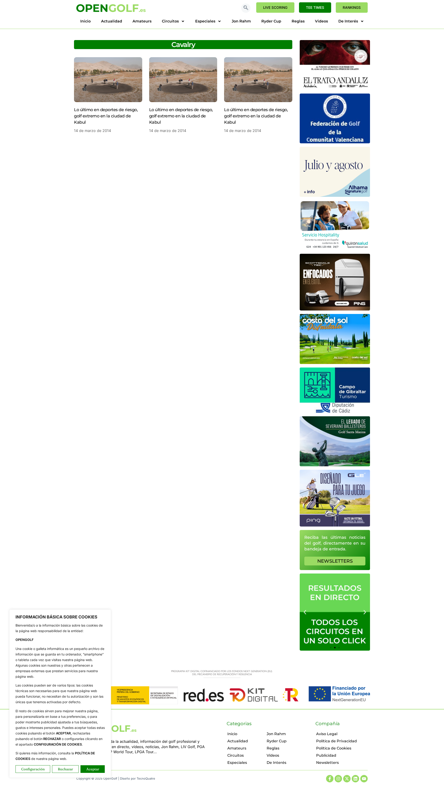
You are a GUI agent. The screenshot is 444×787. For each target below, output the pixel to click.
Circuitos (170, 21)
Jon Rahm (241, 21)
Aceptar (92, 769)
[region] (60, 693)
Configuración (33, 769)
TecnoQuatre (146, 778)
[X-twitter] (347, 778)
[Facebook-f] (329, 778)
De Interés (348, 21)
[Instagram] (338, 778)
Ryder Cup (271, 21)
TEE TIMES (315, 7)
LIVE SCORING (275, 7)
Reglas (298, 21)
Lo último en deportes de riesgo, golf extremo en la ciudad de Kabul (106, 116)
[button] (245, 8)
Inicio (85, 21)
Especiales (205, 21)
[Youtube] (364, 778)
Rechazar (65, 769)
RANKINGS (352, 7)
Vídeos (321, 21)
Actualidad (111, 21)
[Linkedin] (355, 778)
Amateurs (142, 21)
